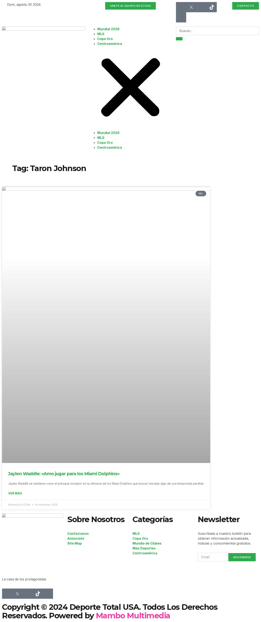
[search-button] (179, 38)
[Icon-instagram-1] (201, 7)
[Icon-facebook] (181, 7)
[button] (130, 88)
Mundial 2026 (108, 29)
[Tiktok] (212, 7)
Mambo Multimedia (133, 615)
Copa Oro (105, 39)
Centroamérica (109, 44)
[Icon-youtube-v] (181, 17)
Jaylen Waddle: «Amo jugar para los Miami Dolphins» (63, 473)
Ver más (15, 493)
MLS (100, 34)
